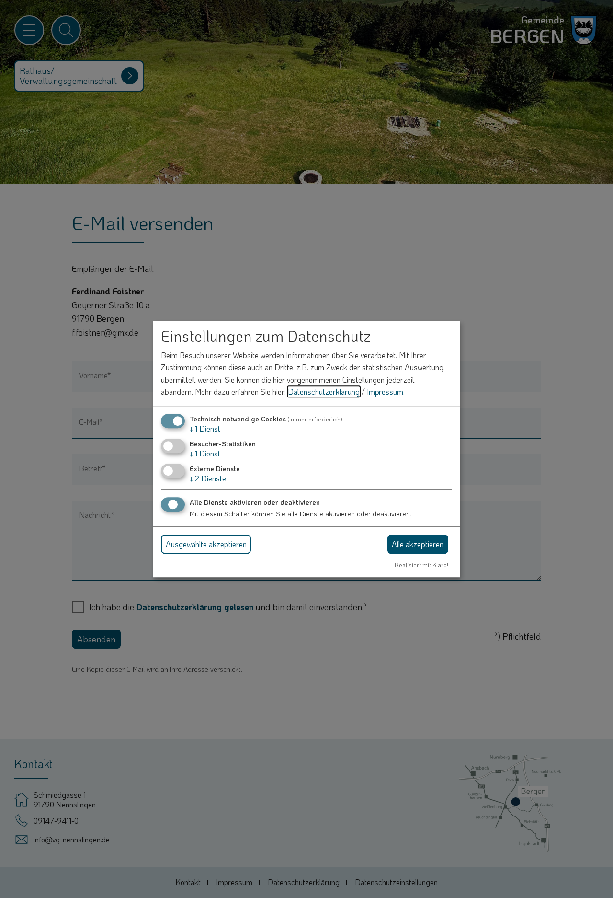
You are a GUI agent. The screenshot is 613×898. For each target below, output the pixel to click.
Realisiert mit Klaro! (421, 565)
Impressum (385, 392)
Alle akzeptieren (417, 544)
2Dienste (208, 479)
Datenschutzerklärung (324, 392)
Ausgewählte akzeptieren (206, 544)
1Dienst (205, 428)
